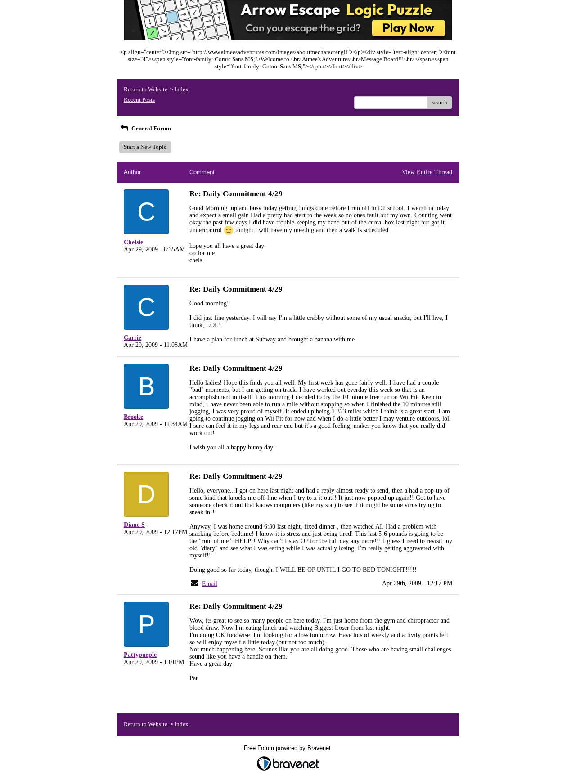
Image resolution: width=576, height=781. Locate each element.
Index (182, 89)
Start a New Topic (145, 147)
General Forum (150, 128)
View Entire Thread (427, 172)
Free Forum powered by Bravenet (288, 748)
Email (209, 583)
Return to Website (145, 89)
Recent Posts (139, 99)
